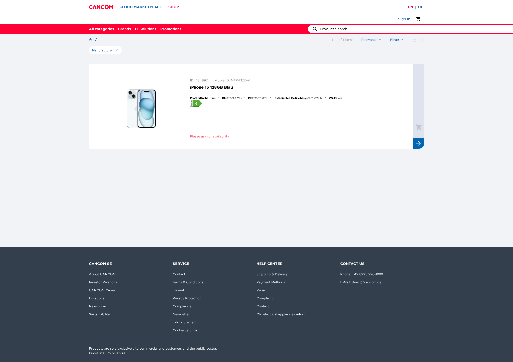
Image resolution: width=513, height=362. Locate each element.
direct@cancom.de (366, 282)
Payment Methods (270, 282)
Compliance (182, 306)
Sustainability (99, 314)
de (420, 7)
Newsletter (181, 314)
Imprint (178, 290)
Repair (261, 290)
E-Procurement (185, 322)
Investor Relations (103, 282)
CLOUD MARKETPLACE (140, 7)
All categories (101, 29)
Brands (124, 29)
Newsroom (97, 306)
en (410, 7)
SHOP (173, 7)
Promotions (170, 29)
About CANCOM (102, 274)
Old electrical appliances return (280, 314)
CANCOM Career (102, 290)
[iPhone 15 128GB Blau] (141, 106)
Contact (179, 274)
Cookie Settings (185, 330)
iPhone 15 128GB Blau (211, 87)
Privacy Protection (187, 298)
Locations (96, 298)
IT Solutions (145, 29)
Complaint (264, 298)
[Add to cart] (419, 127)
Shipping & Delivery (272, 274)
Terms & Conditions (188, 282)
